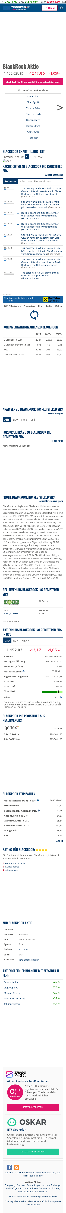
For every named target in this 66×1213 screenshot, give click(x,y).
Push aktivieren (11, 621)
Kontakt (12, 1196)
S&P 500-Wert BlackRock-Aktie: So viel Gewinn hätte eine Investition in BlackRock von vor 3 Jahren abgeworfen (41, 262)
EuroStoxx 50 (28, 1172)
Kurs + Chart (33, 96)
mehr (60, 841)
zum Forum (58, 440)
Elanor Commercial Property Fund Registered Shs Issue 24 (39, 1190)
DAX (10, 1)
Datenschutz (21, 1201)
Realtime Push (33, 125)
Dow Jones (41, 1172)
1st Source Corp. (12, 1003)
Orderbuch (33, 131)
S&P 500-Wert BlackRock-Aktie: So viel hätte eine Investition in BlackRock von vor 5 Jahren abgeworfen (41, 251)
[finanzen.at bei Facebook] (9, 1167)
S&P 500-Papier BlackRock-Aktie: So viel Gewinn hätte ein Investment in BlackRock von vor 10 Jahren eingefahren (41, 237)
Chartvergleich (33, 114)
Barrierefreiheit (49, 1196)
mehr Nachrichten (55, 175)
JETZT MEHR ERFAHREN (33, 1151)
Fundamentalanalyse (16, 863)
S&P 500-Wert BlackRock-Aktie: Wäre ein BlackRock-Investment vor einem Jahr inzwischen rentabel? (40, 204)
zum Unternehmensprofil (52, 501)
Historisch (33, 137)
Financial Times (30, 218)
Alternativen (11, 870)
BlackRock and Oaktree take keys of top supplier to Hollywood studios (39, 214)
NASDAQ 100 (53, 1172)
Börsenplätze (33, 119)
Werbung (35, 1196)
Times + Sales (33, 108)
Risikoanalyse (12, 866)
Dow (31, 1)
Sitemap (9, 1201)
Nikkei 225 (28, 1175)
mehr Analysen (56, 413)
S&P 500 (23, 949)
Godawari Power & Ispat (29, 1185)
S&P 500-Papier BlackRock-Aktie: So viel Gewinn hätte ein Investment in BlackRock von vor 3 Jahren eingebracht (41, 191)
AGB (44, 1201)
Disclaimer (34, 1201)
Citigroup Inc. (11, 987)
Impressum (23, 1196)
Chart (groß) (33, 102)
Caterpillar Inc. (11, 982)
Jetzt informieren (33, 1107)
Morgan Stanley (12, 993)
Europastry (10, 1185)
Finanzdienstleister (29, 959)
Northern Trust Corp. (15, 998)
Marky (28, 1188)
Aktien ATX (10, 1172)
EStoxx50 (56, 1)
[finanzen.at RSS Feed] (16, 1167)
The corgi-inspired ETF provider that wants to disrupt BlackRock (40, 274)
